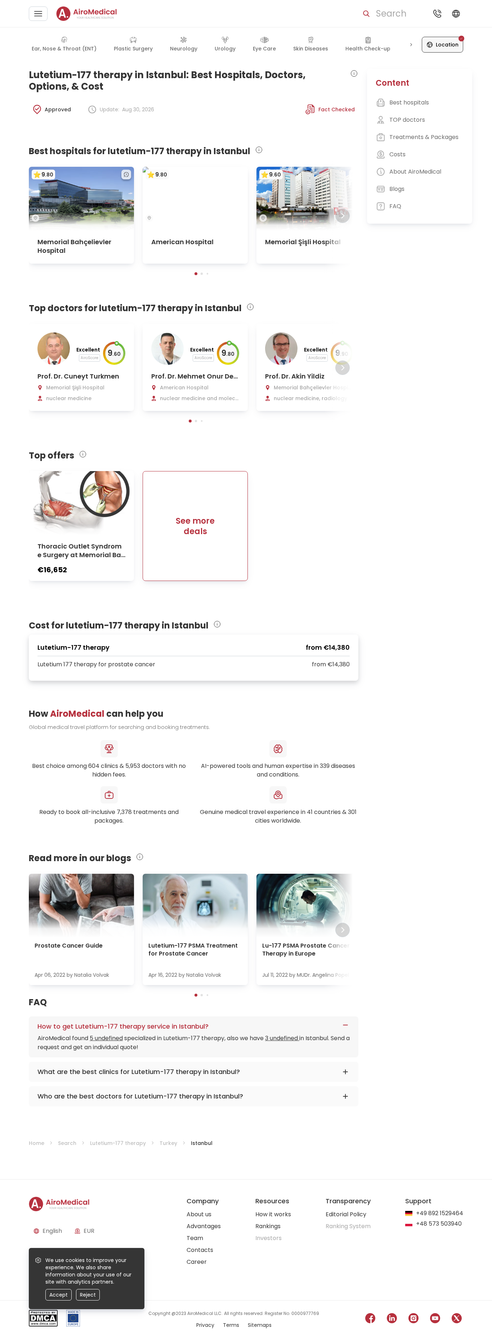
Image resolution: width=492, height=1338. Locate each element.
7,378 (124, 812)
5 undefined (106, 1038)
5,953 (132, 766)
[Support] (437, 13)
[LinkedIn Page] (391, 1319)
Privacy (205, 1325)
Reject (88, 1294)
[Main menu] (38, 13)
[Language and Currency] (456, 13)
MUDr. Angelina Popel (323, 975)
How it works (273, 1214)
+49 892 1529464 (439, 1213)
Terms (231, 1325)
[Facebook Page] (370, 1319)
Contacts (200, 1250)
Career (197, 1262)
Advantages (204, 1226)
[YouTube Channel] (435, 1319)
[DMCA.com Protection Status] (43, 1319)
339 (325, 766)
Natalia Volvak (91, 975)
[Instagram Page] (413, 1319)
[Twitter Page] (456, 1319)
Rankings (268, 1226)
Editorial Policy (346, 1214)
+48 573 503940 (439, 1224)
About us (199, 1214)
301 (352, 812)
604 (93, 766)
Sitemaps (260, 1325)
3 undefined (282, 1038)
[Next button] (411, 44)
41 (310, 812)
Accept (58, 1294)
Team (195, 1238)
